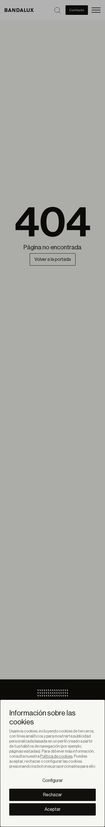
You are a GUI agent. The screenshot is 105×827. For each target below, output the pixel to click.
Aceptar (52, 809)
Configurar (52, 780)
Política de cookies (56, 757)
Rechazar (52, 795)
